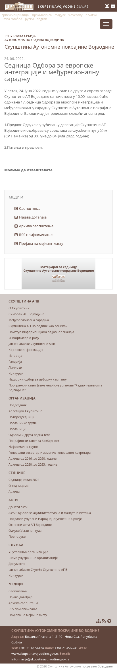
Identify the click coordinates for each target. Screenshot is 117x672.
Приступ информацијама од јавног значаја (41, 332)
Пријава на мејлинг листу (41, 243)
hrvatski (91, 15)
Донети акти (18, 507)
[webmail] (113, 6)
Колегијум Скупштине (25, 411)
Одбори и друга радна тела (29, 435)
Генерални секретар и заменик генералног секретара (50, 452)
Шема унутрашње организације (33, 558)
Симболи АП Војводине (26, 314)
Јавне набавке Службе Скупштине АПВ (38, 569)
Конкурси (16, 373)
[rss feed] (104, 621)
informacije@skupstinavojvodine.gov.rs (40, 659)
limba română (12, 19)
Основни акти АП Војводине (30, 524)
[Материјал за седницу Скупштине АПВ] (58, 273)
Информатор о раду (24, 338)
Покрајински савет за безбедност (34, 440)
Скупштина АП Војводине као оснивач (38, 326)
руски (29, 19)
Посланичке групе (23, 423)
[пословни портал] (108, 6)
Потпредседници (21, 417)
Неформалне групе (23, 446)
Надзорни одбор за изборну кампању (38, 379)
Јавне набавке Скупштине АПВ (32, 344)
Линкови (15, 367)
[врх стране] (109, 621)
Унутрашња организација (28, 552)
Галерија (15, 361)
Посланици (17, 429)
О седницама (18, 485)
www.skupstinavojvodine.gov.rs (34, 653)
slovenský (75, 15)
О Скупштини (19, 308)
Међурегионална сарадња (29, 320)
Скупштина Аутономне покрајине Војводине (59, 42)
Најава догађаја (33, 217)
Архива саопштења (36, 225)
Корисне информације (26, 349)
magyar (60, 15)
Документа (17, 563)
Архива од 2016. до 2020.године (33, 458)
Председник (18, 405)
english (42, 19)
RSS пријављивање (36, 234)
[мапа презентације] (98, 621)
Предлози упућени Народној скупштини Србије (45, 519)
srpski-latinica (42, 15)
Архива (14, 491)
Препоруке (17, 536)
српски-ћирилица (15, 15)
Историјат (16, 355)
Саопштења (29, 208)
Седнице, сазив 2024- (24, 479)
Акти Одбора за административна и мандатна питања (50, 513)
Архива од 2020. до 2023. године (33, 464)
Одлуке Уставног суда (25, 530)
